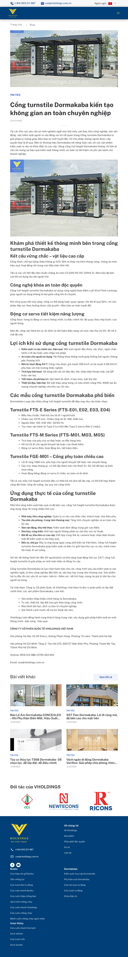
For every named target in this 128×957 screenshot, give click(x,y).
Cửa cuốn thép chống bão (23, 896)
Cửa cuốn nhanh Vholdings (23, 907)
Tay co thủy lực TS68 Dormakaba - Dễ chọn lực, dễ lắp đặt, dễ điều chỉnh (36, 761)
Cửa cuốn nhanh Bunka (21, 890)
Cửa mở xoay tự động (75, 885)
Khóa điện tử (70, 896)
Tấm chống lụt (17, 879)
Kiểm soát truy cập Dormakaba (79, 873)
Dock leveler (16, 945)
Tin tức (14, 710)
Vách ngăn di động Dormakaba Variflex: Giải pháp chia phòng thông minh (91, 761)
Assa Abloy (17, 923)
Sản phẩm (69, 836)
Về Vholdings (70, 830)
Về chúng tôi (71, 825)
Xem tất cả (105, 677)
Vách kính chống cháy (21, 902)
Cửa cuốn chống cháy (21, 913)
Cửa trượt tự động (73, 890)
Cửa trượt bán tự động (21, 885)
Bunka (13, 868)
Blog (32, 24)
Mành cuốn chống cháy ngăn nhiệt (27, 918)
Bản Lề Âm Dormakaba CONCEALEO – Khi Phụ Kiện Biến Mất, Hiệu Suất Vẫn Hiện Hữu (35, 716)
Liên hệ (67, 853)
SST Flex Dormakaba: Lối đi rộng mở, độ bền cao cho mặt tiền (92, 716)
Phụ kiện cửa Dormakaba (76, 879)
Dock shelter (16, 933)
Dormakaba (70, 868)
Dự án (67, 847)
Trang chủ (16, 24)
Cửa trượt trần (17, 939)
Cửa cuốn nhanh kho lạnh (23, 928)
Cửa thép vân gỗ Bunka (22, 873)
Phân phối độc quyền (74, 841)
